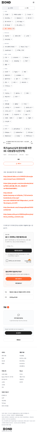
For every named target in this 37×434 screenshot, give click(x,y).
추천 (19, 163)
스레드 (3, 382)
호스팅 (3, 361)
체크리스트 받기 (18, 250)
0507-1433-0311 (30, 421)
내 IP (3, 398)
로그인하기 (18, 333)
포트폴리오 (22, 366)
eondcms (22, 363)
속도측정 (4, 400)
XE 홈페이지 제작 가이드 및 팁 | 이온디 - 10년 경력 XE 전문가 (17, 142)
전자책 (21, 382)
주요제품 (22, 355)
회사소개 (4, 415)
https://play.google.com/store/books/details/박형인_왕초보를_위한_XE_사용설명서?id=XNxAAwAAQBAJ (18, 186)
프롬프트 (22, 379)
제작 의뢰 (4, 355)
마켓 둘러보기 (18, 283)
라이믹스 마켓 (23, 358)
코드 (27, 8)
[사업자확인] (12, 419)
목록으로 (18, 340)
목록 (18, 159)
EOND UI (4, 395)
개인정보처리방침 (19, 415)
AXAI (3, 363)
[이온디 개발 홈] (6, 2)
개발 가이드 (22, 377)
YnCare (4, 403)
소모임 (11, 8)
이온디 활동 (4, 374)
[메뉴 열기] (33, 2)
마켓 (3, 358)
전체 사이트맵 (5, 406)
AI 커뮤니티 (4, 379)
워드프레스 (22, 361)
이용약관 (13, 415)
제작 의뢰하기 (18, 278)
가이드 (21, 374)
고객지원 (8, 415)
